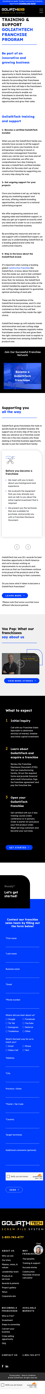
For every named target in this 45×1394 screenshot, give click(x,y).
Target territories (14, 1135)
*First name (11, 938)
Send (13, 1190)
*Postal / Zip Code (14, 1104)
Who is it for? (8, 1316)
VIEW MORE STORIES (20, 681)
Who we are (8, 1256)
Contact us (10, 1355)
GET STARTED (17, 848)
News (4, 1292)
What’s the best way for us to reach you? (20, 1040)
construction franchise (19, 268)
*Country (10, 1119)
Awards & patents (10, 1283)
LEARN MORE (14, 596)
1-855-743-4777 (31, 1355)
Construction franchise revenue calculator (31, 1274)
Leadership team (10, 1271)
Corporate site (9, 1296)
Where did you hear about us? (20, 1015)
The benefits (28, 1259)
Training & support (31, 1263)
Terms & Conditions (28, 1375)
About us (8, 1251)
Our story (6, 1260)
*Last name (11, 953)
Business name (13, 969)
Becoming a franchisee (10, 1309)
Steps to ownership (11, 1324)
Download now (27, 4)
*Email (9, 984)
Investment (7, 1320)
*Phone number (13, 999)
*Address (10, 1058)
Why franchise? (30, 1252)
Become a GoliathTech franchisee (22, 376)
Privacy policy (15, 1375)
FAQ (4, 1343)
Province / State (14, 1088)
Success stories (29, 1267)
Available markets (29, 1309)
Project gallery (9, 1287)
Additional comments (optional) (21, 1150)
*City (8, 1073)
